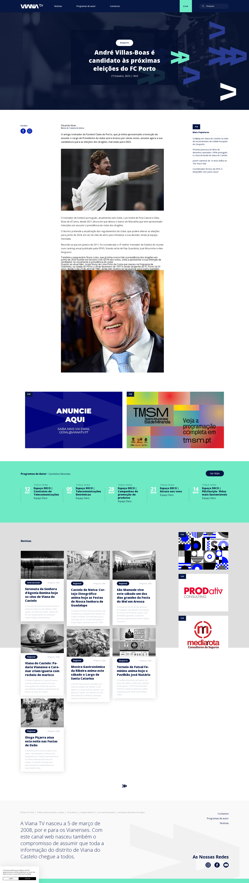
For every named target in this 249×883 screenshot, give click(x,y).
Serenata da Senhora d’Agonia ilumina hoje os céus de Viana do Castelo (41, 595)
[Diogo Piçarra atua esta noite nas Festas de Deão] (42, 726)
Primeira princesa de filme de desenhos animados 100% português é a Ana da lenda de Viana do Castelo (210, 152)
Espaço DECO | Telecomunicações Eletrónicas (88, 491)
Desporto (124, 43)
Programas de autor (86, 6)
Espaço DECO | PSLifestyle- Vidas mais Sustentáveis (214, 491)
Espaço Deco (40, 498)
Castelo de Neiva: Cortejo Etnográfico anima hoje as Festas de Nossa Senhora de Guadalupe (88, 597)
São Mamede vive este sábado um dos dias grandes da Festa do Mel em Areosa (133, 595)
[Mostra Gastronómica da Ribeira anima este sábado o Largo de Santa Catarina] (88, 655)
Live (185, 6)
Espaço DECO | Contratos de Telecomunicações (46, 491)
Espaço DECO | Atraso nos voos (171, 489)
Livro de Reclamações (106, 812)
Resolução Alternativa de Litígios (131, 812)
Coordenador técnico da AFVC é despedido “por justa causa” (207, 170)
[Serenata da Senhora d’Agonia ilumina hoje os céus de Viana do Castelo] (42, 578)
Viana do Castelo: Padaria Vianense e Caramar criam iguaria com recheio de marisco (42, 669)
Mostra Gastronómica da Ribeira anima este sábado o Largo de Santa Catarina (88, 672)
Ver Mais (215, 473)
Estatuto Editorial (87, 812)
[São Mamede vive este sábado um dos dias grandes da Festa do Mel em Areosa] (134, 578)
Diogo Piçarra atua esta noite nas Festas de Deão (41, 741)
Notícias (58, 6)
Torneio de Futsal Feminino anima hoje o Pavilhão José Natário (133, 671)
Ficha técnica (72, 812)
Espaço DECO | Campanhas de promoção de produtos (128, 492)
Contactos (115, 6)
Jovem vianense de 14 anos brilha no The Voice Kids (210, 162)
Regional (31, 657)
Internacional (33, 582)
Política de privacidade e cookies (50, 812)
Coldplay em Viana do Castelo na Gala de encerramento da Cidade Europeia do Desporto (210, 141)
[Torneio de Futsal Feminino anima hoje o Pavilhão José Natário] (134, 656)
